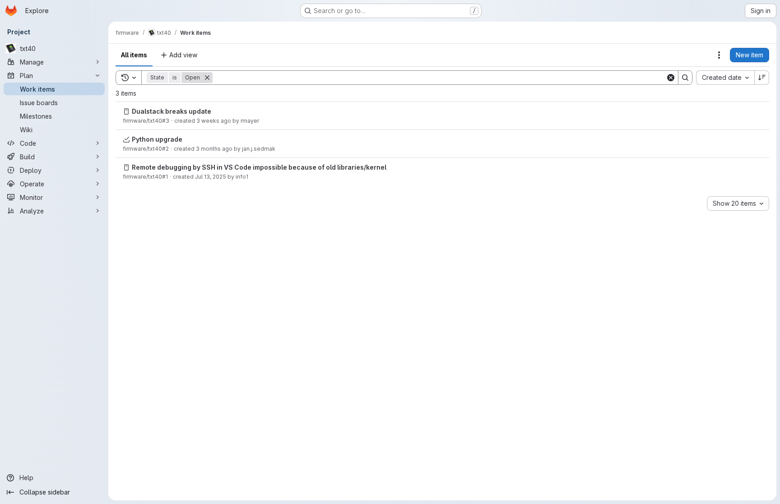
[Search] (685, 77)
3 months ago (214, 148)
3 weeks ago (213, 120)
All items (134, 55)
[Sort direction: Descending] (762, 77)
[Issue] (126, 111)
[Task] (126, 139)
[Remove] (207, 77)
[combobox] (725, 77)
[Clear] (670, 77)
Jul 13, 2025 (210, 176)
